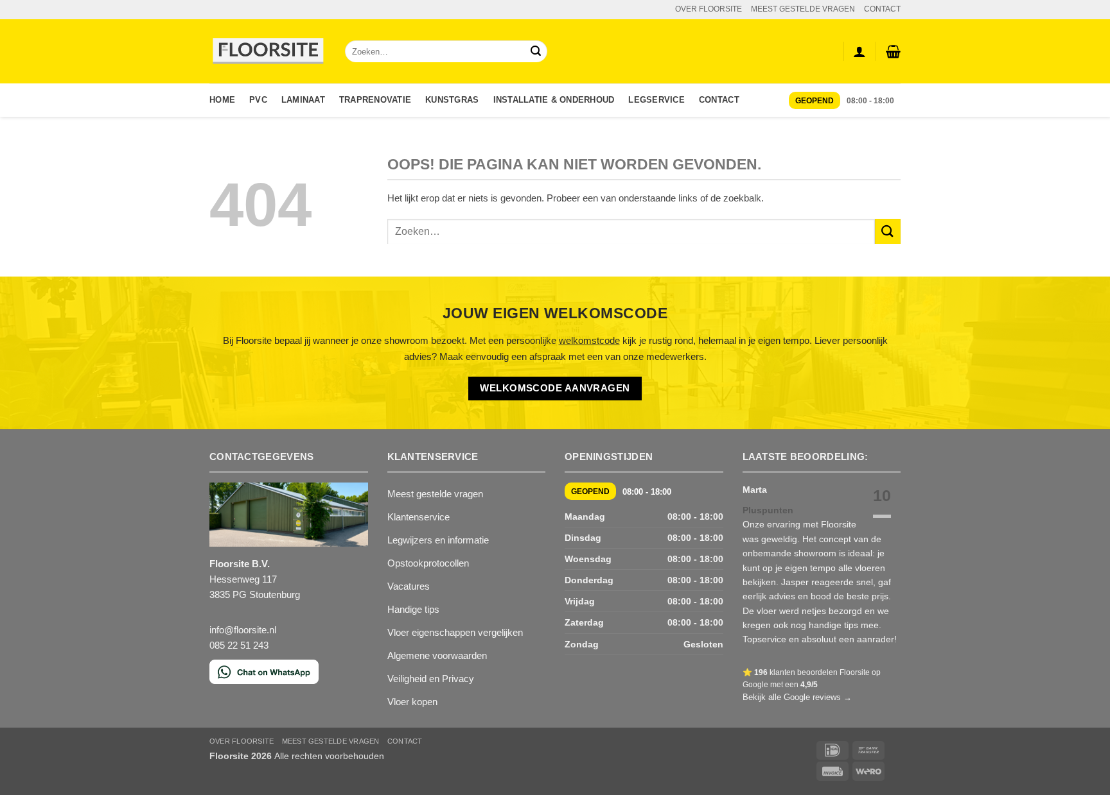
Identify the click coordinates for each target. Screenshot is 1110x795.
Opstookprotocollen (428, 563)
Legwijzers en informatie (438, 539)
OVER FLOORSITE (708, 8)
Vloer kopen (412, 701)
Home (222, 100)
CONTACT (882, 8)
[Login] (859, 51)
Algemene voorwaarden (437, 655)
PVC (258, 100)
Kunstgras (452, 100)
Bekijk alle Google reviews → (797, 697)
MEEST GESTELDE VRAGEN (803, 8)
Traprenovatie (375, 100)
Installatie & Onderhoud (554, 100)
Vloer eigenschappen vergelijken (455, 632)
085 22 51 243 (239, 645)
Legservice (656, 100)
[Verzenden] (536, 51)
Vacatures (408, 586)
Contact (719, 100)
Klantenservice (418, 516)
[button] (893, 51)
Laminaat (303, 100)
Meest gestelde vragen (435, 493)
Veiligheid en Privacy (430, 678)
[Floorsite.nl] (267, 51)
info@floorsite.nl (242, 629)
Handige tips (413, 609)
